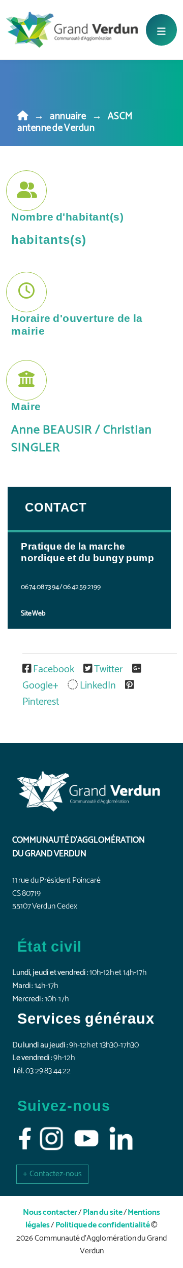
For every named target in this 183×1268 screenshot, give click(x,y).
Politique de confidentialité (102, 1225)
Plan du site (103, 1212)
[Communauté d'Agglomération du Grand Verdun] (72, 29)
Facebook (54, 669)
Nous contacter (50, 1212)
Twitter (108, 669)
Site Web (33, 613)
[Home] (22, 116)
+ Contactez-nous (52, 1174)
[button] (52, 1174)
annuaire (68, 116)
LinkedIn (97, 685)
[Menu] (161, 30)
